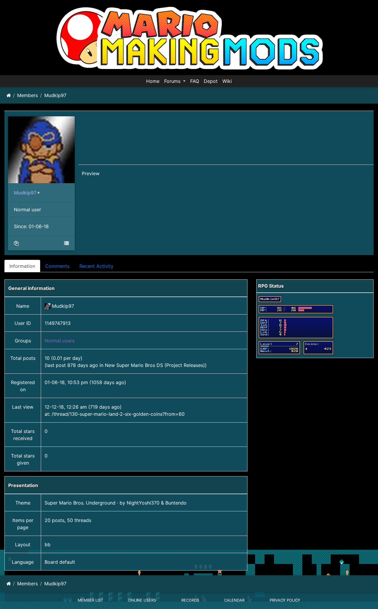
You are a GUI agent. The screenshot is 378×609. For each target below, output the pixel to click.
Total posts (22, 358)
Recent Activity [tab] (96, 266)
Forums (173, 81)
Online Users (142, 600)
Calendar (234, 600)
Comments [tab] (57, 266)
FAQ (194, 81)
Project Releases (184, 365)
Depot (211, 81)
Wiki (227, 81)
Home (152, 81)
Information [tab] (22, 266)
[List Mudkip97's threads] (66, 243)
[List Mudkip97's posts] (16, 243)
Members (27, 95)
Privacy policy (285, 600)
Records (190, 600)
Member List (90, 600)
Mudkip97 (55, 95)
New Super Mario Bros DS (134, 365)
